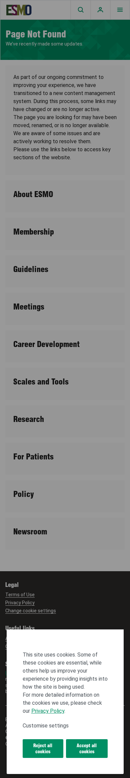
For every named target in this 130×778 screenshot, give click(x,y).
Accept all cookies (87, 749)
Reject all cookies (42, 749)
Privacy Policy (47, 711)
